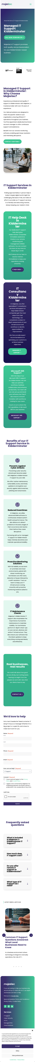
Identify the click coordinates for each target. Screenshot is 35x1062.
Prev (4, 935)
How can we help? (12, 768)
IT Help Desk (16, 269)
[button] (32, 1030)
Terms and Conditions (22, 999)
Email (8, 760)
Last (4, 742)
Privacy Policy (20, 1059)
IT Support (7, 1016)
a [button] (30, 4)
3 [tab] (18, 966)
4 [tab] (21, 966)
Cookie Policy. (17, 781)
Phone (8, 751)
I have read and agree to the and (17, 780)
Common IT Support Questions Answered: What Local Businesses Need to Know (16, 942)
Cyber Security (8, 1018)
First (4, 735)
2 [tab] (16, 966)
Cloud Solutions (8, 1025)
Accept (17, 1046)
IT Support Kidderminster (21, 20)
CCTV (5, 1020)
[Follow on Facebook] (5, 1006)
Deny (17, 1051)
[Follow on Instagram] (8, 1006)
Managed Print (8, 1023)
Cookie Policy (13, 1059)
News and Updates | (10, 999)
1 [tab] (13, 966)
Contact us (16, 694)
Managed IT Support (16, 351)
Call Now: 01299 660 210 (13, 37)
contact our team (12, 142)
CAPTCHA (6, 792)
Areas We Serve (8, 20)
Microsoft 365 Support (16, 416)
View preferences (17, 1055)
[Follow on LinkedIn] (12, 1006)
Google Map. (15, 996)
